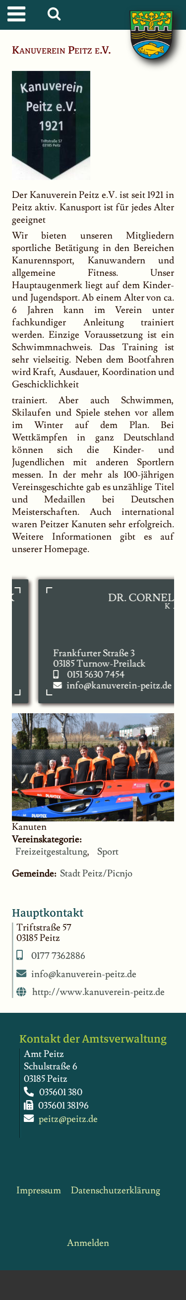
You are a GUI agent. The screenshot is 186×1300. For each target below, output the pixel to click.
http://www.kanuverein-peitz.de (98, 993)
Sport (108, 852)
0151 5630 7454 (88, 675)
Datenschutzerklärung (115, 1190)
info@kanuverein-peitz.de (111, 686)
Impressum (38, 1190)
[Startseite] (141, 24)
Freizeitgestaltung (51, 852)
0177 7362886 (58, 956)
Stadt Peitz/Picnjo (96, 873)
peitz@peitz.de (68, 1119)
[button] (56, 16)
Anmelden (88, 1243)
